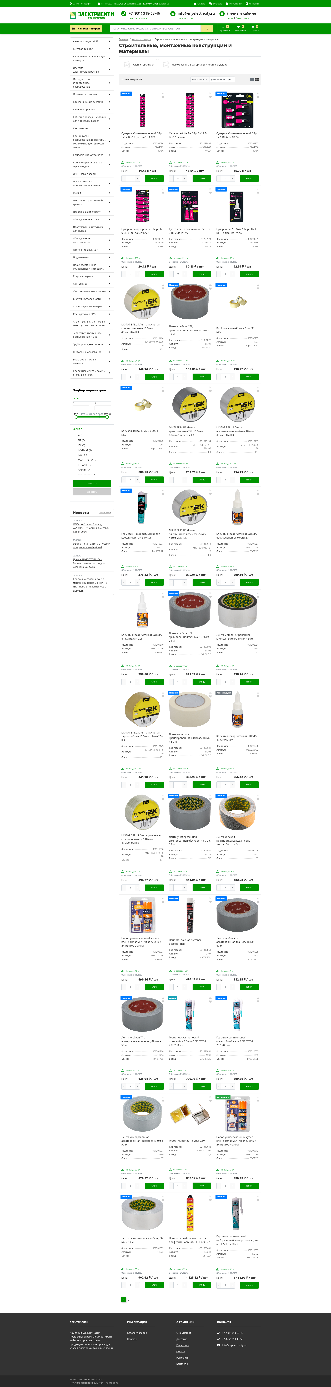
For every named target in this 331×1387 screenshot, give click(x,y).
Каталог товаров (88, 28)
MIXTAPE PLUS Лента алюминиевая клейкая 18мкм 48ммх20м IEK (235, 431)
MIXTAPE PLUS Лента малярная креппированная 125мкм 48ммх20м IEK (140, 328)
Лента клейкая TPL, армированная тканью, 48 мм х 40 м (236, 942)
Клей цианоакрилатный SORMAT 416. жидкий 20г (142, 636)
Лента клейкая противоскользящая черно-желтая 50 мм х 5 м (233, 840)
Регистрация (242, 18)
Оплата (180, 1351)
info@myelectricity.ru (196, 13)
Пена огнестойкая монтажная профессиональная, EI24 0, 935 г (189, 1240)
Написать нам (185, 18)
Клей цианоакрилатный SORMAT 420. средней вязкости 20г (237, 535)
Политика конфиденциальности (87, 1382)
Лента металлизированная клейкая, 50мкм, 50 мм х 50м (234, 636)
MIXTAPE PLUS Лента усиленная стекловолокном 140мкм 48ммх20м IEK (141, 839)
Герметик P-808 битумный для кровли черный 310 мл (140, 535)
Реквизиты (182, 1357)
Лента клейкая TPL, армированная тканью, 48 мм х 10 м (189, 330)
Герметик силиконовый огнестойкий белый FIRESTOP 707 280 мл (187, 1041)
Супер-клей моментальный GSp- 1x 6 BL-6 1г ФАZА (236, 135)
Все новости (105, 512)
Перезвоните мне (138, 18)
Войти (230, 18)
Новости (132, 1339)
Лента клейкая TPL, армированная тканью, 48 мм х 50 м (141, 1041)
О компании (183, 1332)
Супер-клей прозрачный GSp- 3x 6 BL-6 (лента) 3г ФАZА (141, 231)
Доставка (181, 1339)
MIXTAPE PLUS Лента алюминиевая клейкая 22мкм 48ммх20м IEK (188, 534)
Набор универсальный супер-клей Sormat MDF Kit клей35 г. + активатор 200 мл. (141, 942)
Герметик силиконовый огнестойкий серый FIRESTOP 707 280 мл (234, 1041)
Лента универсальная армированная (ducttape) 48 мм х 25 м (189, 840)
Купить (154, 178)
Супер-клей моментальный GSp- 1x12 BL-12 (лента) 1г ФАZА (141, 135)
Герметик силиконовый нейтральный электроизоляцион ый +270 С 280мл (237, 1240)
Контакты (182, 1363)
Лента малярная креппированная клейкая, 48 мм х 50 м (189, 737)
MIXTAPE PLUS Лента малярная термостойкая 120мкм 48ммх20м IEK (142, 736)
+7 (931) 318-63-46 (144, 13)
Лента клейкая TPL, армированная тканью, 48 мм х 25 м (189, 636)
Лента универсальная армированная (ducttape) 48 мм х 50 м (142, 1140)
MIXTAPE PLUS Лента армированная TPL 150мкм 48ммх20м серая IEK (186, 431)
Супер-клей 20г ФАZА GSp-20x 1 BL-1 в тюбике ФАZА (236, 231)
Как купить (182, 1345)
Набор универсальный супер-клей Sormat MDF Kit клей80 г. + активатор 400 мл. (236, 1140)
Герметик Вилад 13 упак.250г (187, 1140)
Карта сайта (112, 1382)
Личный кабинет (242, 13)
